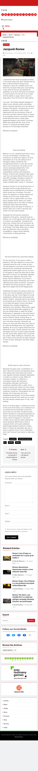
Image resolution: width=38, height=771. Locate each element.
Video (5, 727)
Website (7, 521)
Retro (5, 720)
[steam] (6, 10)
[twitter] (4, 10)
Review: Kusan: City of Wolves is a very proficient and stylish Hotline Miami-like (23, 583)
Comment (8, 483)
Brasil (5, 704)
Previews (6, 716)
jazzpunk (13, 439)
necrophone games (25, 439)
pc (5, 442)
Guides (6, 708)
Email (7, 513)
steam (18, 442)
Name (7, 506)
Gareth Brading (9, 53)
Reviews (6, 45)
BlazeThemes (19, 737)
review (11, 442)
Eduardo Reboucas (19, 561)
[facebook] (2, 10)
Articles (6, 701)
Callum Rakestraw (19, 575)
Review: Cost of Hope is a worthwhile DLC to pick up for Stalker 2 (23, 555)
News (5, 712)
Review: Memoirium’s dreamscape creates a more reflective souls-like (22, 569)
